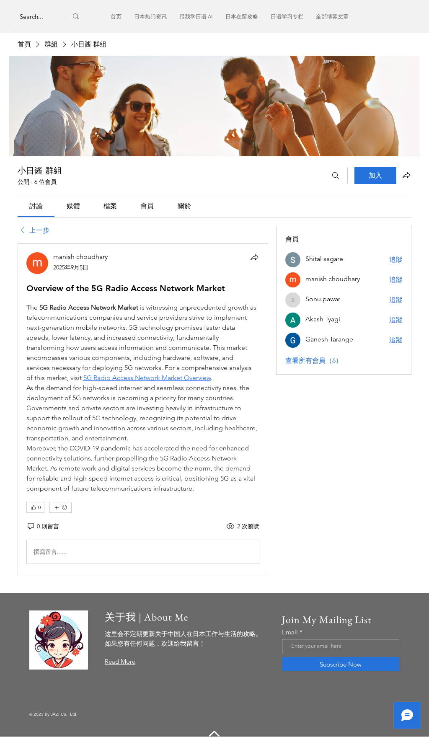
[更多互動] (60, 507)
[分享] (254, 257)
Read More (120, 661)
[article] (143, 409)
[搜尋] (336, 175)
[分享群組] (406, 175)
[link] (36, 206)
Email (290, 632)
